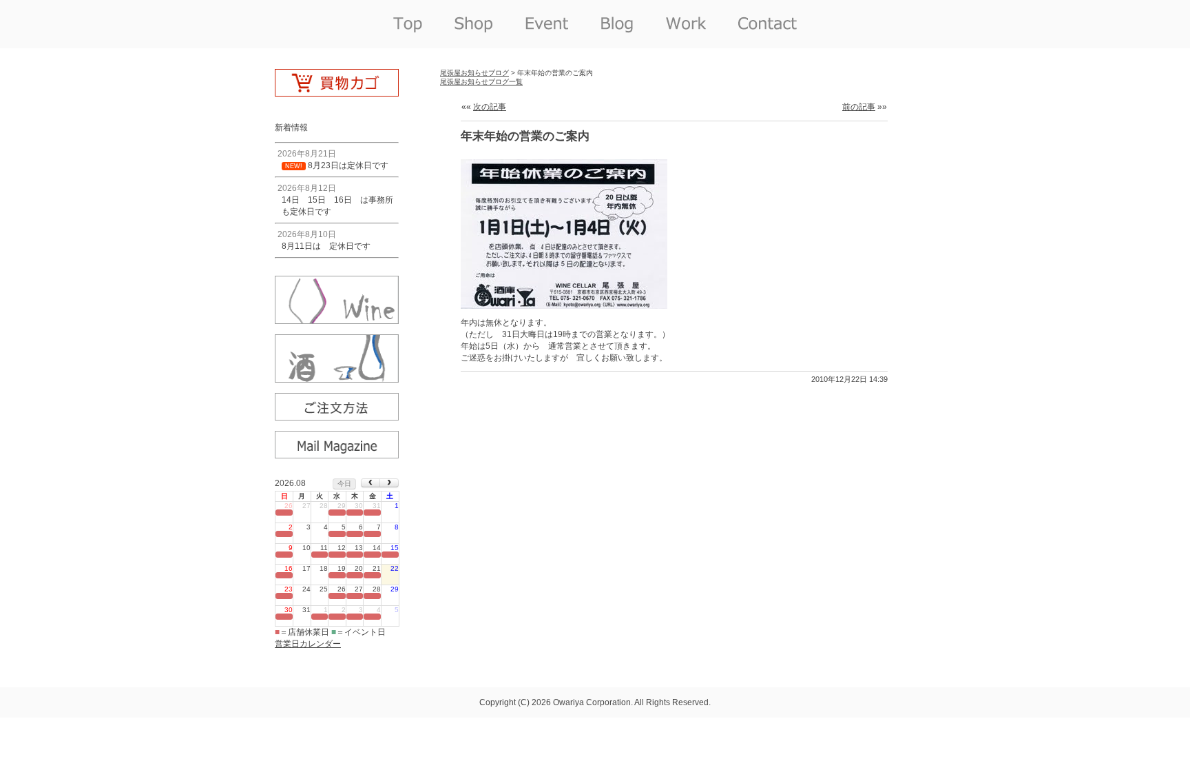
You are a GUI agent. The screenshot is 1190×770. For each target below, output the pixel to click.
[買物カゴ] (337, 92)
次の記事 (489, 107)
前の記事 (858, 107)
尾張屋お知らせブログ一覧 (481, 81)
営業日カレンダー (308, 644)
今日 (344, 483)
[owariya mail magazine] (337, 453)
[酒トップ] (337, 378)
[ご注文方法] (337, 416)
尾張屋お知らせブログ (474, 73)
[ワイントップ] (337, 319)
